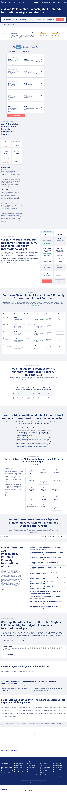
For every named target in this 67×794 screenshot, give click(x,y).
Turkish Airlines (31, 765)
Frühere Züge (7, 352)
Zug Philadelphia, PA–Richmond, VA (9, 716)
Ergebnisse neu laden (32, 308)
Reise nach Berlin (57, 765)
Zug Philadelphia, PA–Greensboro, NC (43, 713)
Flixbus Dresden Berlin (20, 769)
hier (47, 357)
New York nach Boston (7, 773)
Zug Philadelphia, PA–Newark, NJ (25, 710)
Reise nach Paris (57, 767)
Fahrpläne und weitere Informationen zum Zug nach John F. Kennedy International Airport (48, 689)
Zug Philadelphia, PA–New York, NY (9, 671)
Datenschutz (38, 790)
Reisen (55, 761)
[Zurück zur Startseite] (5, 2)
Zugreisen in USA (13, 723)
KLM (28, 772)
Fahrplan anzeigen (6, 162)
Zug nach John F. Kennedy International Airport (31, 723)
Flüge (19, 2)
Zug (10, 2)
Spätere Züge (59, 352)
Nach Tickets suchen (6, 145)
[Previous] (14, 388)
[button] (31, 19)
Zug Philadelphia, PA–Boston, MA (58, 707)
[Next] (41, 47)
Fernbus (14, 2)
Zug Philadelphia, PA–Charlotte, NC (9, 713)
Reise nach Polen (57, 769)
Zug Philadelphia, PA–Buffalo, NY (41, 710)
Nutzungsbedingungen (27, 790)
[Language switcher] (37, 2)
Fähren (23, 2)
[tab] (13, 51)
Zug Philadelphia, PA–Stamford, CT (9, 710)
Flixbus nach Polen (19, 763)
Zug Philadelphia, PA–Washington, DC (26, 671)
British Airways (31, 767)
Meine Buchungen (46, 2)
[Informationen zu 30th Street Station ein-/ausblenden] (63, 648)
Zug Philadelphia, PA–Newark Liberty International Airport (48, 707)
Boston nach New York (7, 771)
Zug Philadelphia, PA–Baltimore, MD (26, 713)
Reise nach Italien (57, 772)
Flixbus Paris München (20, 772)
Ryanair (29, 763)
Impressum (16, 790)
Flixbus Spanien (18, 765)
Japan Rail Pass (57, 763)
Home (2, 723)
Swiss (28, 769)
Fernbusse (17, 761)
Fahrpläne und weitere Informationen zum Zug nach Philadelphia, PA (15, 689)
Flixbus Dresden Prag (19, 767)
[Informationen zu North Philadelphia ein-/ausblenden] (63, 655)
